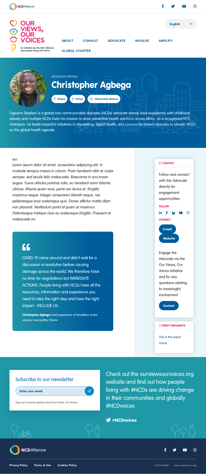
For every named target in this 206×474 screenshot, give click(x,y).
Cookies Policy (67, 465)
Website (169, 238)
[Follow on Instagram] (188, 212)
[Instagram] (195, 6)
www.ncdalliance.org (185, 465)
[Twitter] (173, 6)
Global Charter (76, 51)
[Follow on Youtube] (181, 212)
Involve (142, 41)
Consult (90, 41)
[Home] (31, 36)
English (175, 24)
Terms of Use (42, 465)
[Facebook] (163, 6)
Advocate (117, 41)
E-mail (167, 229)
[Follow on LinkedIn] (160, 212)
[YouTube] (184, 6)
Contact (168, 306)
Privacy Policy (18, 465)
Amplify (166, 41)
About (67, 41)
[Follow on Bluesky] (175, 213)
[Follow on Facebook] (167, 212)
